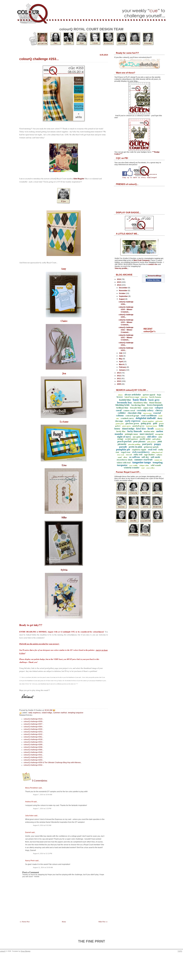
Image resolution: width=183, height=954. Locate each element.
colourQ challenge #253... (39, 59)
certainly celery (145, 410)
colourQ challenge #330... (34, 729)
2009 (119, 384)
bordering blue (138, 405)
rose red (129, 455)
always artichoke (133, 394)
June (121, 356)
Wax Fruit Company (142, 260)
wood (143, 468)
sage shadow (149, 455)
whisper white (144, 465)
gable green (159, 421)
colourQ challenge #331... (34, 755)
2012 (119, 376)
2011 (119, 379)
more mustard (146, 434)
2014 (119, 285)
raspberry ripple (139, 450)
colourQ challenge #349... (34, 752)
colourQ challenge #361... (34, 737)
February (123, 367)
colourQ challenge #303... (34, 742)
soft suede (155, 457)
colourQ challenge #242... (34, 734)
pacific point (145, 439)
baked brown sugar (132, 397)
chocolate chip (134, 413)
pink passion (151, 441)
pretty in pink (135, 447)
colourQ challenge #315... (34, 757)
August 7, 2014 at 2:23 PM (42, 808)
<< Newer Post (24, 922)
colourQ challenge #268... (34, 747)
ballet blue (144, 397)
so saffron (134, 457)
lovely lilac (121, 431)
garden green (120, 423)
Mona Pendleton (31, 788)
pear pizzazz (139, 441)
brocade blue (135, 408)
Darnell (28, 832)
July (121, 353)
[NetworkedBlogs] (153, 276)
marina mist (149, 431)
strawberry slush (124, 460)
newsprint (159, 434)
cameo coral (129, 410)
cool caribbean (149, 415)
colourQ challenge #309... (34, 722)
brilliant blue (122, 408)
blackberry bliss (140, 403)
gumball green (138, 426)
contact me (152, 264)
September (123, 296)
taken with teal (124, 462)
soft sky (145, 457)
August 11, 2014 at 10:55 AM (43, 867)
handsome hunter (151, 426)
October (122, 293)
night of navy (124, 436)
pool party (147, 444)
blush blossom (155, 403)
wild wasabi (156, 465)
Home (64, 922)
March (122, 364)
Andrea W (29, 802)
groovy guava (126, 426)
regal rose (125, 452)
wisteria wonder (131, 467)
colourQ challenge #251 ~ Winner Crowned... (126, 337)
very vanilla (133, 465)
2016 (119, 279)
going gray (146, 423)
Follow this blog (153, 280)
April (121, 362)
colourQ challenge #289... (34, 745)
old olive (152, 436)
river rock (120, 455)
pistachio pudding (134, 444)
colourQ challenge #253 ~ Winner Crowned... (126, 322)
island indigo (47, 713)
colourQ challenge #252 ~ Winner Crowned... (126, 329)
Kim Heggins (78, 178)
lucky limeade (134, 431)
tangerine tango (141, 462)
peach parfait (124, 441)
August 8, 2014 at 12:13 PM (42, 853)
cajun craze (148, 408)
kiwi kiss (141, 428)
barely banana (155, 397)
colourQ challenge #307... (34, 724)
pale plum (157, 439)
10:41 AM (48, 710)
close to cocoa (147, 413)
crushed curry (127, 418)
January (122, 370)
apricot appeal (149, 395)
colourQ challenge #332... (34, 765)
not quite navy (139, 437)
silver (125, 457)
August (122, 299)
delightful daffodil (146, 418)
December (123, 288)
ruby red (138, 454)
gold (155, 423)
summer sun (158, 460)
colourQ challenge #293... (34, 760)
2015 (119, 282)
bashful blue (125, 400)
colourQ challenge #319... (34, 719)
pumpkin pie (123, 449)
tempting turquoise (75, 713)
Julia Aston (29, 816)
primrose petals (151, 447)
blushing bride (123, 405)
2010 (119, 381)
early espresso (34, 713)
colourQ (3, 951)
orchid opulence (131, 439)
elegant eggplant (148, 421)
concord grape (132, 415)
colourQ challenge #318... (34, 739)
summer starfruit (60, 713)
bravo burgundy (155, 405)
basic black (140, 399)
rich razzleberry (141, 452)
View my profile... (121, 268)
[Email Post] (55, 710)
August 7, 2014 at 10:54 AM (42, 794)
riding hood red (157, 452)
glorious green (132, 423)
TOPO (180, 951)
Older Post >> (103, 922)
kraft (151, 428)
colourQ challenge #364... (34, 727)
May (121, 359)
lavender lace (159, 429)
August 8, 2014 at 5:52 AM (42, 825)
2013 (119, 373)
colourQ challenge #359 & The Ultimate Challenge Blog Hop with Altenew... (53, 763)
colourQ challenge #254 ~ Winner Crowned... (126, 309)
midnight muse (131, 434)
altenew (120, 395)
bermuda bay (124, 402)
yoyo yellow (150, 468)
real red (152, 449)
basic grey (154, 399)
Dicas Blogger (25, 951)
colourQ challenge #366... (34, 750)
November (123, 291)
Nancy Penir (30, 861)
